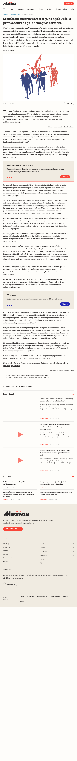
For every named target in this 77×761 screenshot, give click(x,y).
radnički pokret (26, 386)
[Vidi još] (4, 9)
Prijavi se (65, 304)
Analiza (5, 14)
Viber (42, 563)
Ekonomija (30, 9)
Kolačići (65, 596)
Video (5, 487)
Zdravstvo (43, 499)
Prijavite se (9, 584)
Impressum (30, 596)
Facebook (43, 548)
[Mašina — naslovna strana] (9, 3)
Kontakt (22, 601)
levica (18, 386)
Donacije (65, 177)
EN (12, 9)
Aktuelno (43, 487)
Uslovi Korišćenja (42, 596)
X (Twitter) (43, 551)
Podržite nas (11, 529)
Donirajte (69, 3)
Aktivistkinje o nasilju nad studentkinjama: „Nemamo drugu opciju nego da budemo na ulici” (55, 452)
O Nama (22, 596)
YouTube (42, 544)
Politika (40, 9)
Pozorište (6, 499)
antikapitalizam (8, 386)
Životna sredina (61, 9)
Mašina (12, 50)
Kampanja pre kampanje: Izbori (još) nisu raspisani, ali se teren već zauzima (54, 483)
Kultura (73, 9)
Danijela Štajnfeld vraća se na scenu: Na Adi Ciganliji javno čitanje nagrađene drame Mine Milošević (18, 494)
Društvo (49, 9)
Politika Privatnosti (55, 596)
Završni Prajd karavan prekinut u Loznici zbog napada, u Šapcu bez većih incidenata (56, 400)
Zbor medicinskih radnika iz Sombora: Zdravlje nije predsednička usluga (56, 493)
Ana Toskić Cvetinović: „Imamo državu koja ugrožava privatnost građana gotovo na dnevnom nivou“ (55, 427)
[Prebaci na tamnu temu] (8, 9)
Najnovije (20, 9)
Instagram (43, 555)
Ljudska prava (15, 14)
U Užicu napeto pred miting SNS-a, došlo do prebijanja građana (18, 483)
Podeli (68, 104)
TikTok (42, 559)
